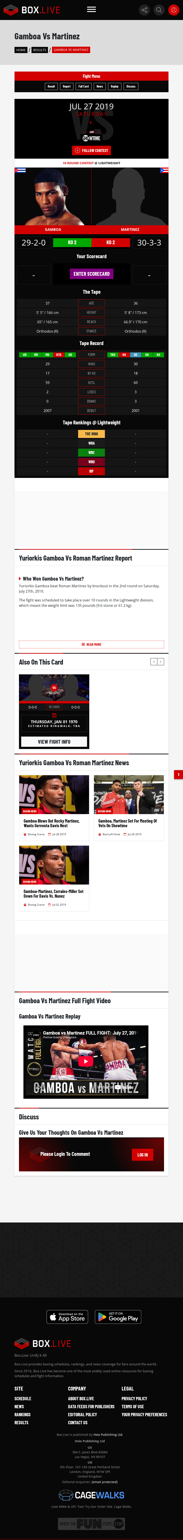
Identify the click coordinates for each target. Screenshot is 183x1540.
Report (67, 86)
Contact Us (77, 1422)
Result (51, 86)
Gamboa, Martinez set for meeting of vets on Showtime (127, 823)
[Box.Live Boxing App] (67, 1317)
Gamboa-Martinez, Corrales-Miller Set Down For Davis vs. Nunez (53, 894)
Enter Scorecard (92, 273)
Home (21, 50)
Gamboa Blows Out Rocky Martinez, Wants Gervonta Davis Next (51, 823)
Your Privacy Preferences (144, 1414)
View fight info (54, 741)
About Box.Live (81, 1398)
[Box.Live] (32, 10)
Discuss (131, 86)
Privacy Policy (134, 1398)
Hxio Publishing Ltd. (108, 1434)
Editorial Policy (82, 1414)
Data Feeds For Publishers (91, 1406)
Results (39, 50)
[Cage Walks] (91, 1495)
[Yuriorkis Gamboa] (53, 196)
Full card (84, 86)
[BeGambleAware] (91, 1524)
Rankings (23, 1414)
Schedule (23, 1398)
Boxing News (29, 811)
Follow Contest (95, 150)
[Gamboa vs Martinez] (36, 687)
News (100, 86)
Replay (115, 86)
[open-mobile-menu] (91, 10)
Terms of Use (133, 1406)
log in (142, 1154)
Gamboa (53, 229)
